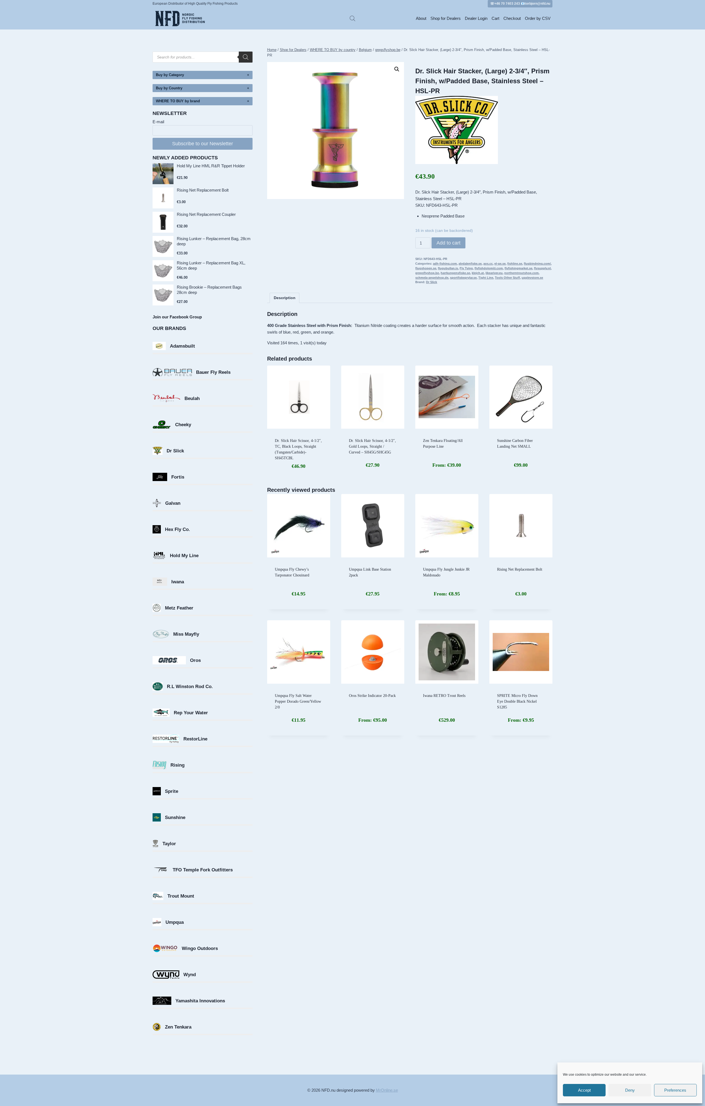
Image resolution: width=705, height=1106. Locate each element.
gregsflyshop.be (427, 273)
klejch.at (478, 273)
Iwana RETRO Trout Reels (444, 696)
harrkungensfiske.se (455, 273)
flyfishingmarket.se (518, 268)
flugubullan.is (448, 268)
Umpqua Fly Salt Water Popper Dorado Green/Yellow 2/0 (298, 701)
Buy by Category (170, 75)
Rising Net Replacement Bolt (519, 569)
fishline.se (514, 263)
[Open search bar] (352, 18)
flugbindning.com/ (537, 263)
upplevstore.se (532, 277)
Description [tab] (284, 298)
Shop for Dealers (445, 18)
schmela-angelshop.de (431, 277)
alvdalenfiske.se (470, 263)
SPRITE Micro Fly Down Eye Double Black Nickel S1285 (517, 701)
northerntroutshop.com (521, 273)
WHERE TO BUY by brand (178, 101)
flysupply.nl (542, 268)
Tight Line (485, 277)
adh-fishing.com (445, 263)
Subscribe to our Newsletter (202, 143)
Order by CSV (538, 18)
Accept (584, 1090)
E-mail (158, 121)
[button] (397, 69)
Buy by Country (169, 88)
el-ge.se (500, 263)
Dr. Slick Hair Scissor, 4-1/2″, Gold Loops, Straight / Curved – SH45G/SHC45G (372, 446)
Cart (495, 18)
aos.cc (488, 263)
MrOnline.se (387, 1090)
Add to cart (448, 243)
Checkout (512, 18)
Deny (630, 1090)
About (421, 18)
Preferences (675, 1090)
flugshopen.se (425, 268)
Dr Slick (431, 282)
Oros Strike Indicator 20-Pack (372, 696)
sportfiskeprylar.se (463, 277)
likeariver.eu (494, 273)
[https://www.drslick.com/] (483, 130)
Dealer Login (476, 18)
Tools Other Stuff (507, 277)
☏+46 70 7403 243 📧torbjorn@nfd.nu (520, 4)
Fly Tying (466, 268)
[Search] (246, 57)
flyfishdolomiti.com (488, 268)
